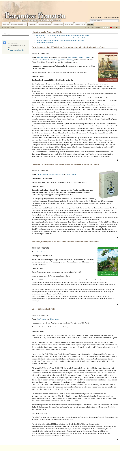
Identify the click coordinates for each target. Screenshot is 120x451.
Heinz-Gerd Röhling (66, 60)
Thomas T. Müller (84, 57)
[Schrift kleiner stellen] (108, 28)
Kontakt (107, 17)
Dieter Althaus (42, 60)
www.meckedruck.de (17, 50)
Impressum (115, 17)
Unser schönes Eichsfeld (44, 42)
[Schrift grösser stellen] (104, 28)
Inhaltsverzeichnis (97, 17)
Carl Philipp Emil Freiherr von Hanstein (50, 174)
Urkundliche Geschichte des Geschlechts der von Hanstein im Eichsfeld (60, 38)
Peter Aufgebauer (42, 57)
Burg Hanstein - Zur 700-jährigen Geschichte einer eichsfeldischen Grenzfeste (62, 35)
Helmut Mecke (54, 319)
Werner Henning (53, 60)
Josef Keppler (72, 57)
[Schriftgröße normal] (106, 28)
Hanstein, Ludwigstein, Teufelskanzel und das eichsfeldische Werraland (60, 40)
